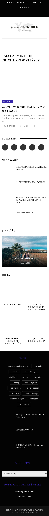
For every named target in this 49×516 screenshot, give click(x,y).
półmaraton (16, 388)
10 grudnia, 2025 (25, 263)
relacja (25, 377)
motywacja (7, 101)
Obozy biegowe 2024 (25, 212)
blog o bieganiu (32, 371)
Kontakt (24, 8)
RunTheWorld (9, 126)
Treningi (37, 2)
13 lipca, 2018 (25, 126)
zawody (37, 377)
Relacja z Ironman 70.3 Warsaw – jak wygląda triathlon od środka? (31, 200)
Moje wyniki (23, 2)
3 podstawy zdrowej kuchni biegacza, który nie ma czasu (36, 308)
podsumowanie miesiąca (18, 366)
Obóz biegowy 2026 (24, 258)
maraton (15, 371)
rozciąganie (34, 399)
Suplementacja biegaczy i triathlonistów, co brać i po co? (12, 342)
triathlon (12, 377)
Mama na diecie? (12, 304)
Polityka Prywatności (29, 512)
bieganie (38, 366)
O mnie (10, 2)
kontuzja (15, 393)
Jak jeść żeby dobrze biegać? (36, 339)
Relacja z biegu (32, 393)
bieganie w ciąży (17, 399)
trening (16, 382)
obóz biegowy (31, 382)
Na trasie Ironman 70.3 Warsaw (30, 182)
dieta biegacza (33, 388)
